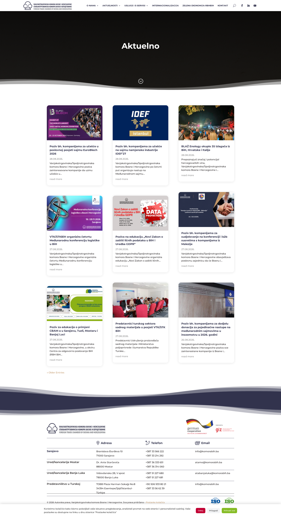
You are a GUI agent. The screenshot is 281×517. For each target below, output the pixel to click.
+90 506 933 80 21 (156, 484)
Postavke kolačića (155, 502)
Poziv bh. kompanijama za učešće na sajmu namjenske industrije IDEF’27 (138, 150)
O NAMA (91, 5)
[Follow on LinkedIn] (248, 5)
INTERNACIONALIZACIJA (165, 5)
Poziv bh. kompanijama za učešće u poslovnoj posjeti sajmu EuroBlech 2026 (74, 150)
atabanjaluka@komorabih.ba (212, 473)
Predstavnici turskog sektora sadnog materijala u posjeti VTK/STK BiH (140, 327)
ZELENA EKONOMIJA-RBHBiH (198, 5)
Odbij (200, 510)
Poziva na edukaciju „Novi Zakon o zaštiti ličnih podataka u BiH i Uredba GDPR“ (139, 240)
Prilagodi (213, 510)
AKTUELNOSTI (110, 5)
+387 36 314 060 (155, 466)
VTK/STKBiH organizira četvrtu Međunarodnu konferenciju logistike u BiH (75, 240)
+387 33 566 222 (155, 451)
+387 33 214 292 (154, 455)
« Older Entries (55, 372)
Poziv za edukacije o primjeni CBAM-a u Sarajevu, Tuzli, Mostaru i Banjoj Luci (74, 331)
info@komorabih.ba (207, 451)
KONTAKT (223, 5)
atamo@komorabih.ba (208, 462)
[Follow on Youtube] (255, 5)
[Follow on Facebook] (242, 5)
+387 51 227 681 (154, 477)
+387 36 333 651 (154, 462)
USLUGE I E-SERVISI (134, 5)
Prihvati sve (229, 510)
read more (56, 179)
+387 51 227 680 (155, 473)
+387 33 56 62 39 (155, 488)
